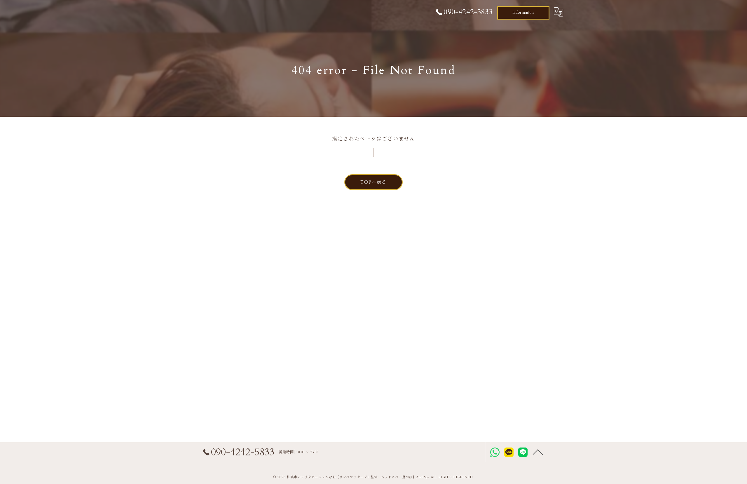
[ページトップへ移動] (538, 452)
